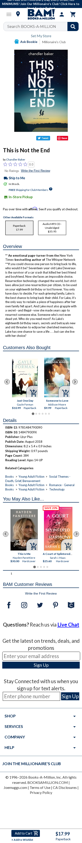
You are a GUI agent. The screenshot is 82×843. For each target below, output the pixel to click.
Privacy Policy (41, 792)
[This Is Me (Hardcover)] (24, 530)
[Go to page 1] (33, 413)
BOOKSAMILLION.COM (47, 782)
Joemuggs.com (15, 787)
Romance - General (61, 485)
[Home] (41, 14)
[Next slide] (75, 382)
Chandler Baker (15, 159)
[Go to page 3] (39, 414)
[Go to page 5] (46, 414)
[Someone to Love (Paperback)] (57, 378)
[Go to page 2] (36, 414)
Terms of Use (40, 787)
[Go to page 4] (43, 414)
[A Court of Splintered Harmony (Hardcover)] (58, 529)
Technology (57, 489)
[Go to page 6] (49, 414)
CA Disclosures (65, 787)
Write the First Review (35, 170)
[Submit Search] (73, 26)
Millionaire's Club (54, 42)
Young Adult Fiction (31, 476)
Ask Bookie (28, 42)
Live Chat (68, 625)
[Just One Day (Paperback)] (25, 378)
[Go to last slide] (7, 382)
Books (9, 476)
